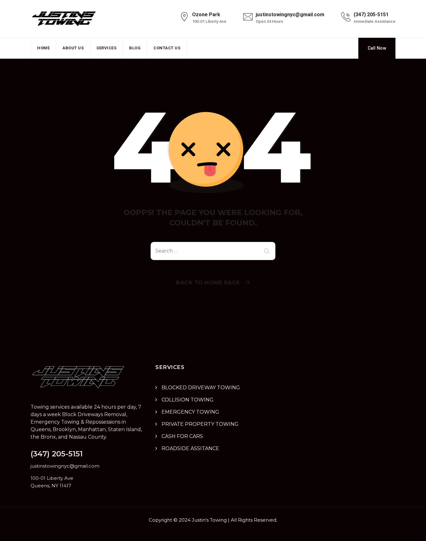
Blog (135, 48)
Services (106, 48)
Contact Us (166, 48)
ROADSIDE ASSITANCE (190, 448)
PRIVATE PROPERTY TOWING (200, 424)
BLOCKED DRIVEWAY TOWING (201, 388)
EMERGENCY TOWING (190, 412)
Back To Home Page (208, 282)
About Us (73, 48)
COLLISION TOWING (188, 400)
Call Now (377, 48)
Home (43, 48)
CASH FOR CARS (182, 436)
